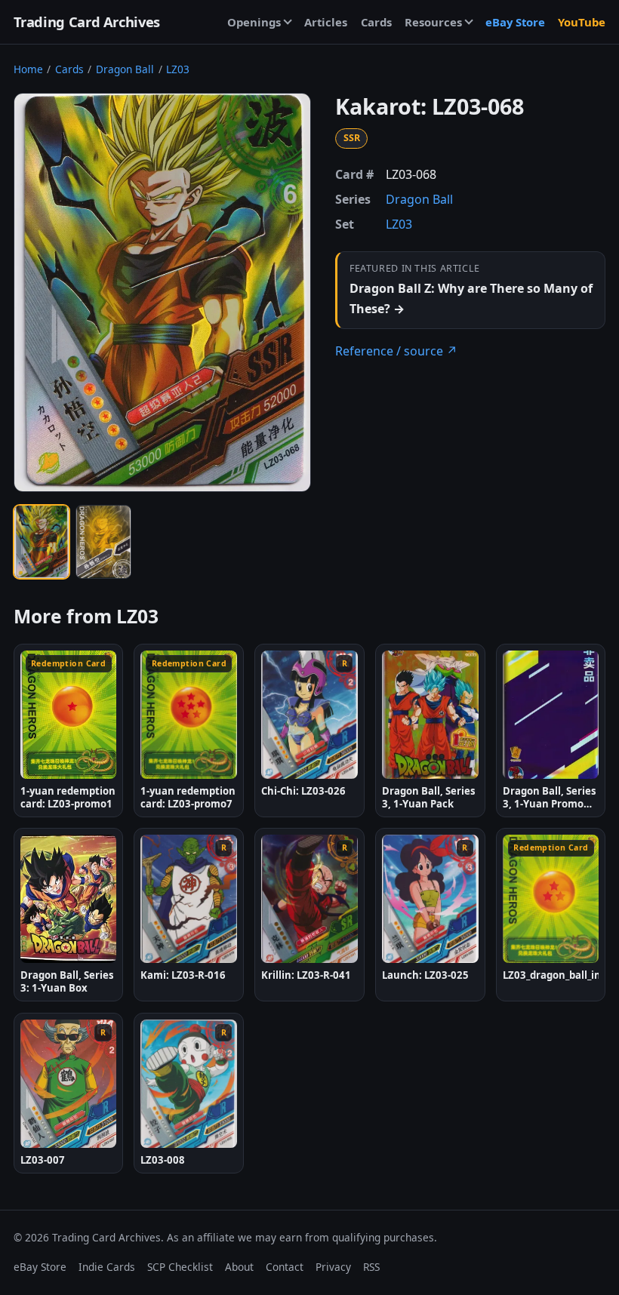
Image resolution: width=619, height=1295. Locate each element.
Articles (325, 21)
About (239, 1267)
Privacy (333, 1267)
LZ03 (177, 69)
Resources (433, 21)
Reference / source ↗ (396, 351)
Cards (376, 21)
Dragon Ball (125, 69)
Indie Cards (107, 1267)
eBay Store (515, 21)
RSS (371, 1267)
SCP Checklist (180, 1267)
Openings (254, 21)
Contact (284, 1267)
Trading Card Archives (87, 21)
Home (28, 69)
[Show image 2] (103, 542)
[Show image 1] (41, 542)
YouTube (581, 21)
